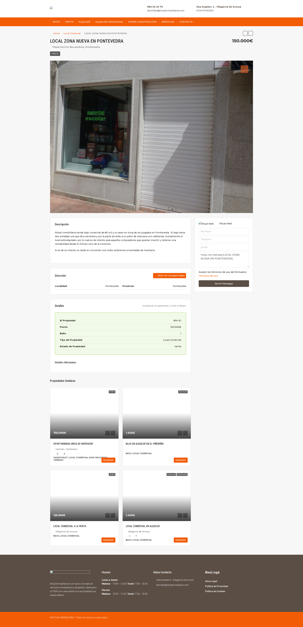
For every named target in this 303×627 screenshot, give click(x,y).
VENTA (69, 21)
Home (56, 33)
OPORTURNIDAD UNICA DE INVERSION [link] (73, 443)
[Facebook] (244, 619)
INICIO (56, 21)
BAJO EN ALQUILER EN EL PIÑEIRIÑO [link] (145, 443)
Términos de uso (208, 275)
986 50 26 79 (155, 6)
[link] (84, 412)
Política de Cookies (215, 591)
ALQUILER (84, 21)
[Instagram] (250, 619)
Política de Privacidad (216, 586)
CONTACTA (186, 21)
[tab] (244, 69)
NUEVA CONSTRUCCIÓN (142, 21)
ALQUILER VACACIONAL (109, 21)
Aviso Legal (211, 581)
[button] (245, 33)
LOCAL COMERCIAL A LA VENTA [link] (69, 526)
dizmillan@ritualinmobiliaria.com (165, 10)
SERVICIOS (168, 21)
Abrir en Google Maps (171, 275)
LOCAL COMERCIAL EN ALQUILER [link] (143, 526)
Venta (55, 53)
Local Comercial (72, 33)
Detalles (108, 460)
